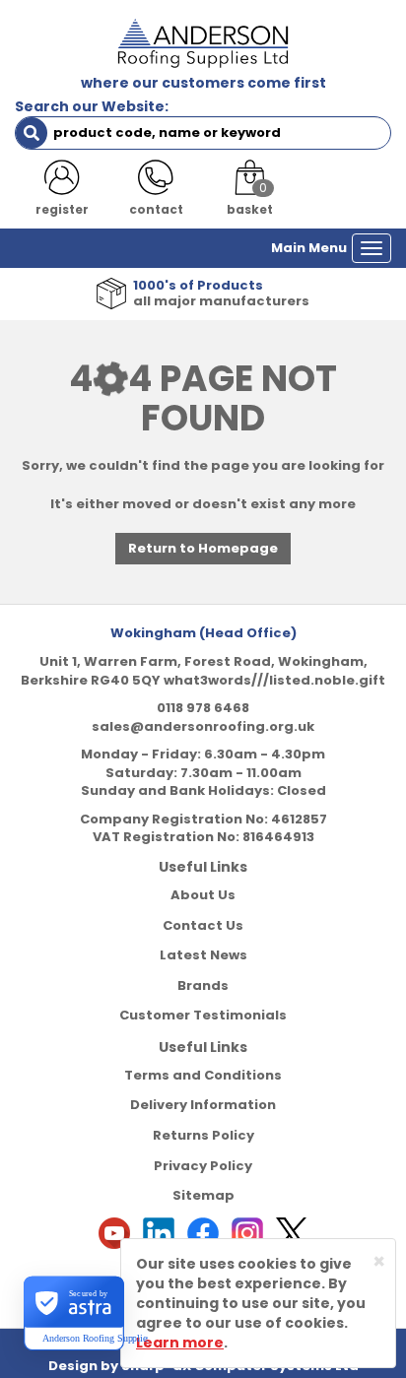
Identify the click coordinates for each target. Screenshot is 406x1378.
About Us (203, 895)
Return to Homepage (203, 548)
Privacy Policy (203, 1165)
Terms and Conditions (203, 1075)
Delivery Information (203, 1104)
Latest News (203, 955)
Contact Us (203, 925)
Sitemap (203, 1195)
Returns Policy (203, 1135)
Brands (203, 985)
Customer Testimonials (203, 1015)
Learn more (180, 1342)
